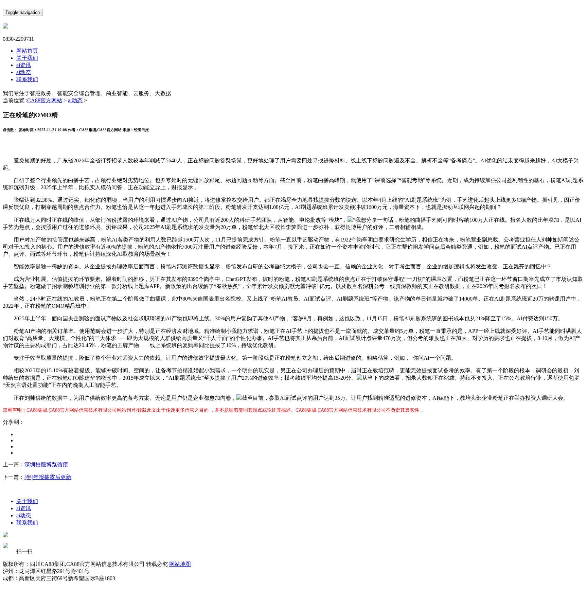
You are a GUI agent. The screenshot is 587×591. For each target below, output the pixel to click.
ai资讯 (23, 65)
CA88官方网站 (44, 100)
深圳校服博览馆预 (46, 464)
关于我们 (27, 58)
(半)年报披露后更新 (47, 477)
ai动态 (23, 72)
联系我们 (27, 79)
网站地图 (180, 564)
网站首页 (27, 51)
